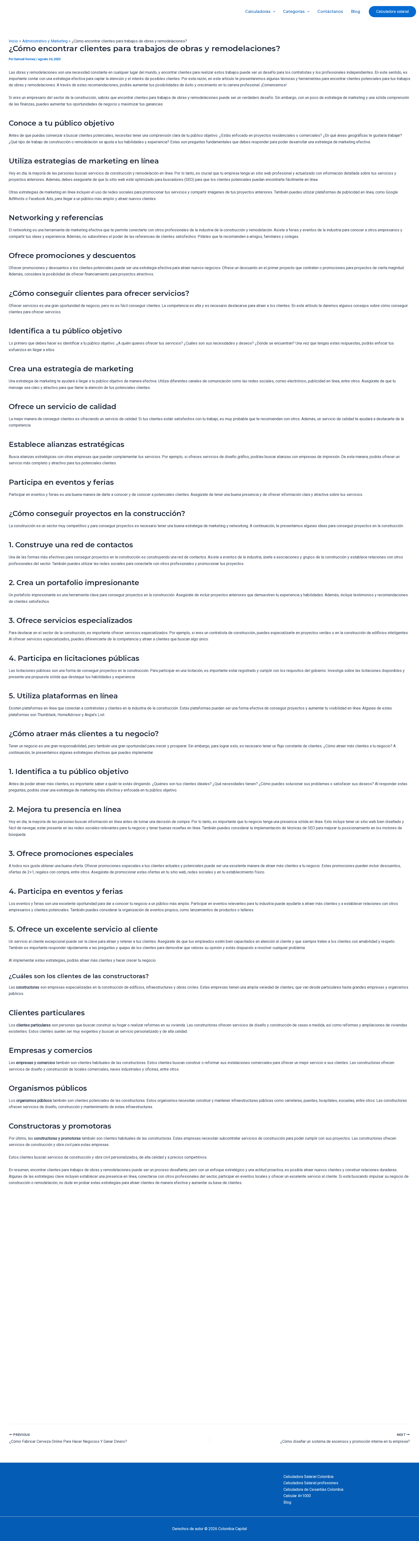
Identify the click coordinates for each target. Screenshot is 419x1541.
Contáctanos (330, 11)
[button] (392, 11)
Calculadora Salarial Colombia (308, 1476)
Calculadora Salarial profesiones (310, 1483)
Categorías (294, 11)
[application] (273, 11)
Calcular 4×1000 (297, 1495)
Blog (355, 11)
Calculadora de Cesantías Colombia (313, 1489)
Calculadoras (258, 11)
